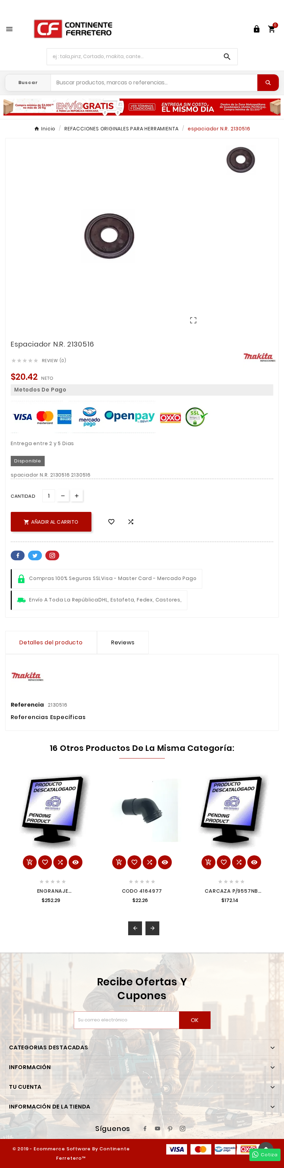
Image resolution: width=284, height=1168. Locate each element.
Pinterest (52, 555)
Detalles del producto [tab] (51, 642)
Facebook (18, 555)
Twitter (35, 555)
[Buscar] (268, 82)
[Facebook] (145, 1128)
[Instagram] (182, 1128)
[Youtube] (157, 1128)
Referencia (28, 705)
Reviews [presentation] (123, 642)
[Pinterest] (170, 1128)
